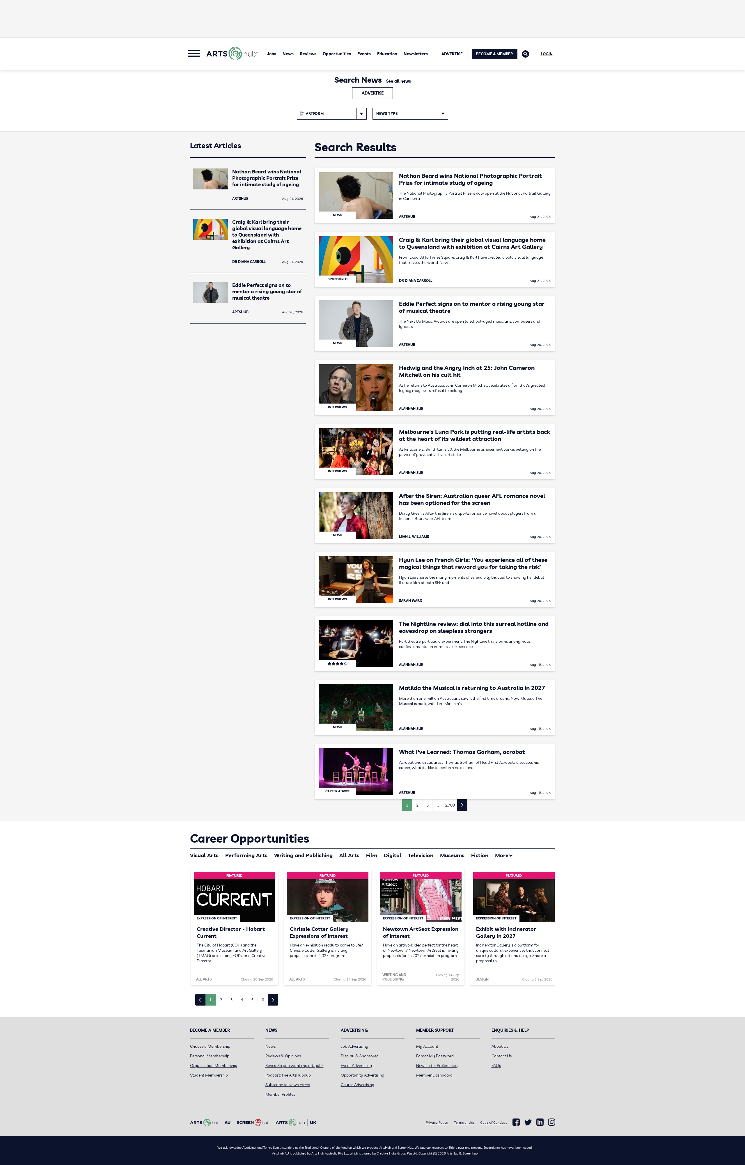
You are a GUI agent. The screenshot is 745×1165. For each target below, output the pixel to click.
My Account (427, 1046)
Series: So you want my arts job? (294, 1065)
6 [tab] (263, 999)
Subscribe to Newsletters (287, 1084)
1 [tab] (210, 999)
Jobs (271, 53)
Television (420, 855)
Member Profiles (280, 1094)
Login (547, 53)
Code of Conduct (493, 1122)
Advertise (373, 93)
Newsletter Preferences (436, 1065)
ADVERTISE (452, 53)
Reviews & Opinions (283, 1056)
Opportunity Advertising (362, 1075)
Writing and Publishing (303, 855)
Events (364, 53)
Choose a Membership (210, 1046)
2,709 (450, 805)
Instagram (551, 1122)
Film (371, 855)
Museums (452, 855)
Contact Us (502, 1056)
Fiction (479, 855)
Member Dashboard (434, 1075)
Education (387, 53)
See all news (398, 81)
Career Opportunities (249, 838)
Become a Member (494, 53)
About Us (500, 1046)
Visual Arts (204, 855)
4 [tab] (242, 999)
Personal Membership (209, 1056)
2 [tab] (221, 999)
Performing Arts (246, 855)
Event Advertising (356, 1065)
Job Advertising (354, 1046)
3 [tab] (231, 999)
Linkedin (540, 1122)
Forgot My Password (435, 1056)
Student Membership (209, 1075)
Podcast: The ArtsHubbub (288, 1075)
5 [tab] (252, 999)
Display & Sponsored (360, 1056)
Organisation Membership (213, 1065)
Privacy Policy (437, 1122)
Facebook (516, 1122)
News (288, 53)
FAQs (496, 1065)
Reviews (308, 53)
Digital (392, 855)
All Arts (349, 855)
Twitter (528, 1122)
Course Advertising (357, 1084)
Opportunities (337, 53)
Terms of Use (464, 1122)
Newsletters (416, 53)
